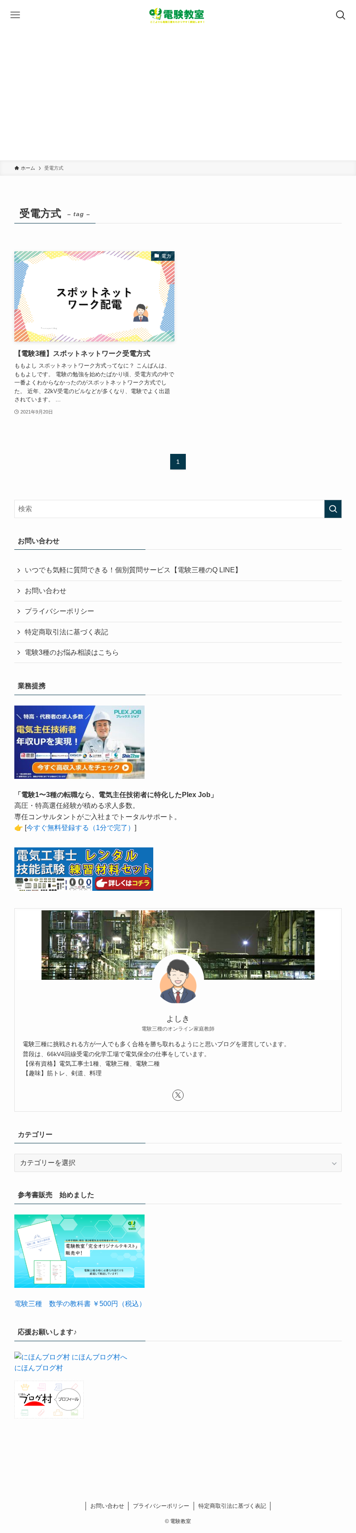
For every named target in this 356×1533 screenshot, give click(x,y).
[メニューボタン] (15, 15)
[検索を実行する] (333, 509)
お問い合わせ (45, 590)
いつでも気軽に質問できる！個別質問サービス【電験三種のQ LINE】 (133, 570)
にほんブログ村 (38, 1368)
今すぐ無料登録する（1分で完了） (80, 827)
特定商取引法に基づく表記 (66, 632)
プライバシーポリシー (59, 611)
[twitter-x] (178, 1095)
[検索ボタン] (341, 15)
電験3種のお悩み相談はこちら (72, 652)
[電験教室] (178, 15)
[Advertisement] (178, 95)
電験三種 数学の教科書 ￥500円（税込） (80, 1303)
